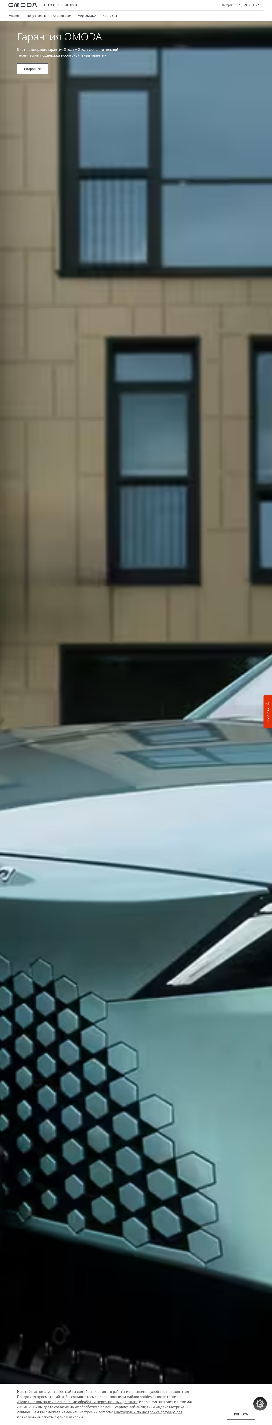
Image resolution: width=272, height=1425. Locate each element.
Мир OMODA (87, 16)
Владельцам (62, 16)
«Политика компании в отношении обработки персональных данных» (77, 1401)
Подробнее (32, 69)
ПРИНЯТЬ (241, 1414)
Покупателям (36, 16)
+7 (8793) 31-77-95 (250, 5)
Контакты (110, 16)
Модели (14, 16)
